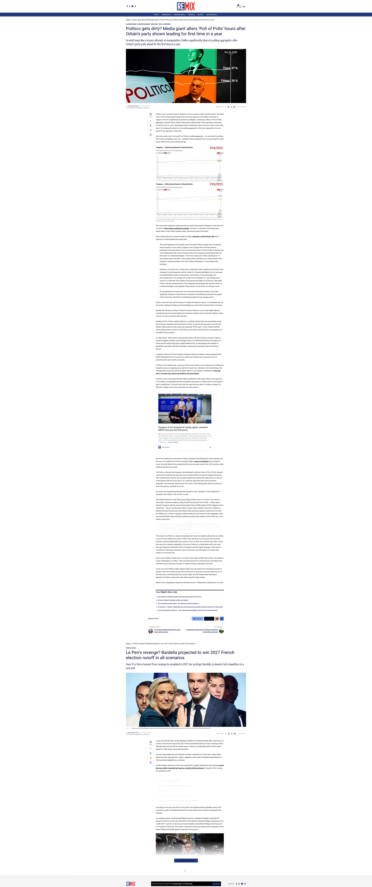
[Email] (231, 106)
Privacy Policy (177, 883)
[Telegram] (135, 6)
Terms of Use (188, 883)
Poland (147, 875)
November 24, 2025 (192, 533)
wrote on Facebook (201, 461)
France (128, 647)
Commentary (131, 24)
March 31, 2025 (192, 805)
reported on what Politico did (203, 236)
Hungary (154, 24)
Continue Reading (186, 860)
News (161, 24)
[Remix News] (186, 6)
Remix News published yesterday (176, 228)
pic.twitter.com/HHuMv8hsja (190, 800)
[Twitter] (129, 6)
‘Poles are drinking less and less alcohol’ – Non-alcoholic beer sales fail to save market (178, 604)
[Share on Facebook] (225, 106)
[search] (240, 6)
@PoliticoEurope (191, 524)
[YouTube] (132, 6)
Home (128, 20)
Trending (167, 24)
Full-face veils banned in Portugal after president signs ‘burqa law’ (173, 600)
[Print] (234, 106)
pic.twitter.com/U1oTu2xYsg (184, 529)
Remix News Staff (133, 106)
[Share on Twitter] (228, 106)
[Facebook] (127, 6)
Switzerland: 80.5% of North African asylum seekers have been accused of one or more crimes (179, 597)
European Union (143, 24)
